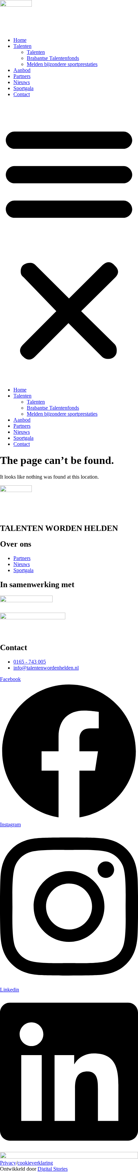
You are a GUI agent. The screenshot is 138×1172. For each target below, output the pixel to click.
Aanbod (21, 70)
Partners (21, 76)
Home (19, 40)
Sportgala (23, 88)
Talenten (22, 46)
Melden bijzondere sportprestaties (62, 64)
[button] (69, 242)
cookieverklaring (35, 1163)
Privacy (8, 1163)
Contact (21, 94)
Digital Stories (53, 1169)
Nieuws (21, 82)
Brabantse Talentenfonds (53, 58)
